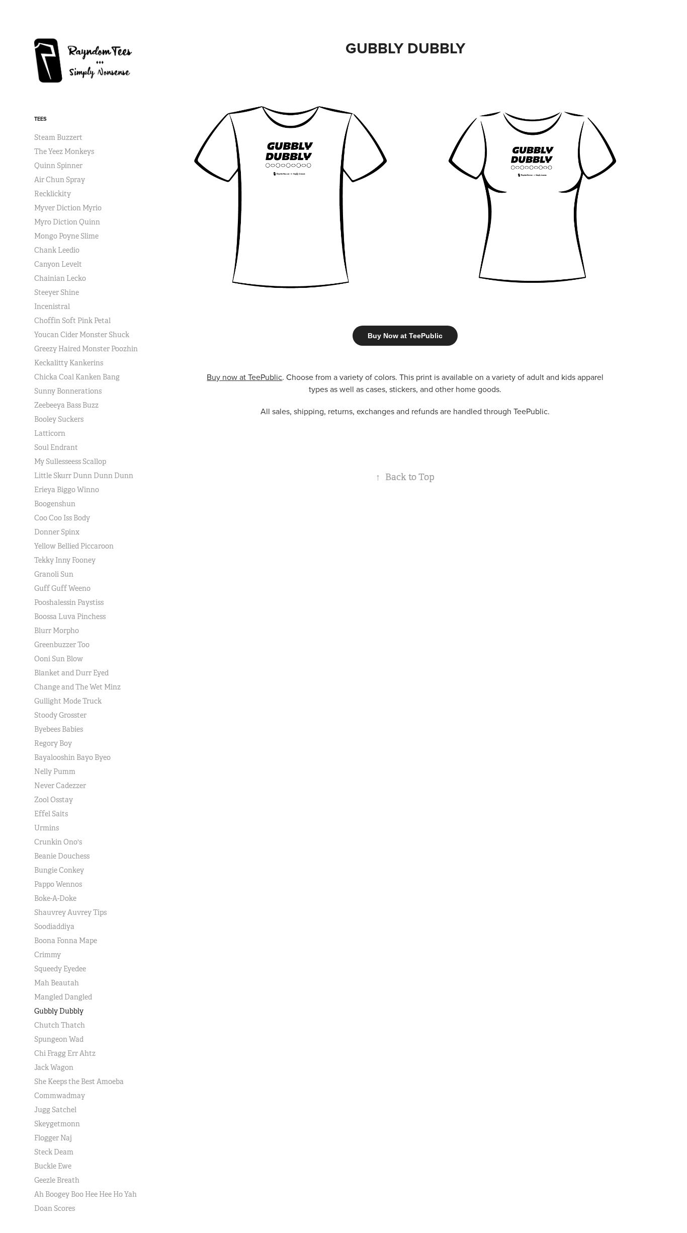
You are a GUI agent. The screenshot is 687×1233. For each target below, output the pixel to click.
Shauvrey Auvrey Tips (70, 912)
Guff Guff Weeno (62, 588)
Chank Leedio (56, 250)
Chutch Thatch (59, 1025)
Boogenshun (54, 503)
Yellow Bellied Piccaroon (74, 546)
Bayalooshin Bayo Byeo (72, 757)
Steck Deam (53, 1152)
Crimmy (47, 954)
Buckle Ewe (52, 1166)
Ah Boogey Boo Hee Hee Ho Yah (85, 1194)
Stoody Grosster (60, 715)
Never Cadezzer (60, 785)
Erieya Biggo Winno (66, 489)
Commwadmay (59, 1095)
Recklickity (52, 193)
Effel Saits (51, 813)
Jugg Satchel (55, 1109)
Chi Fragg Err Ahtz (65, 1053)
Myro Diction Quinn (67, 221)
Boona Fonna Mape (65, 940)
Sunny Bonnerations (68, 391)
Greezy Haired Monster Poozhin (86, 348)
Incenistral (52, 306)
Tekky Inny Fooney (65, 560)
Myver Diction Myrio (68, 207)
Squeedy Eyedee (60, 968)
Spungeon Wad (58, 1039)
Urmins (46, 827)
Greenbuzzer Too (62, 644)
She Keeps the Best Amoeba (79, 1081)
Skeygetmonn (57, 1123)
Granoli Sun (53, 574)
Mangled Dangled (63, 996)
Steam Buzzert (58, 137)
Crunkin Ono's (58, 841)
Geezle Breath (56, 1180)
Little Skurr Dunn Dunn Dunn (83, 475)
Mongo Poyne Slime (66, 236)
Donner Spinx (56, 531)
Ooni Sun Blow (58, 658)
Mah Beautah (56, 982)
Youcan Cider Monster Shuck (81, 334)
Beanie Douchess (62, 856)
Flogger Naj (53, 1137)
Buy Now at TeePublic (405, 336)
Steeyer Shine (56, 292)
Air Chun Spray (59, 179)
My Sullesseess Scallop (70, 461)
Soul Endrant (56, 447)
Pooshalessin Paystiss (69, 602)
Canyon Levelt (58, 264)
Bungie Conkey (59, 870)
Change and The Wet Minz (77, 686)
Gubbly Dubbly (58, 1011)
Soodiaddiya (54, 926)
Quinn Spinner (58, 165)
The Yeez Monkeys (64, 151)
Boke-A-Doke (55, 898)
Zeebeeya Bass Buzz (66, 405)
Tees (40, 119)
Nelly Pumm (54, 771)
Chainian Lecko (60, 278)
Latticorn (49, 433)
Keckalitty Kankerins (68, 362)
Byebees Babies (58, 729)
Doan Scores (54, 1208)
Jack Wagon (53, 1067)
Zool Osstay (53, 799)
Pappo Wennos (58, 884)
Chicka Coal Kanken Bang (77, 376)
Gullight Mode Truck (68, 701)
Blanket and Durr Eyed (71, 672)
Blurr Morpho (56, 630)
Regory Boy (53, 743)
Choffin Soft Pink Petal (72, 320)
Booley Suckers (58, 419)
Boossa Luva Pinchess (70, 616)
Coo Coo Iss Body (62, 517)
